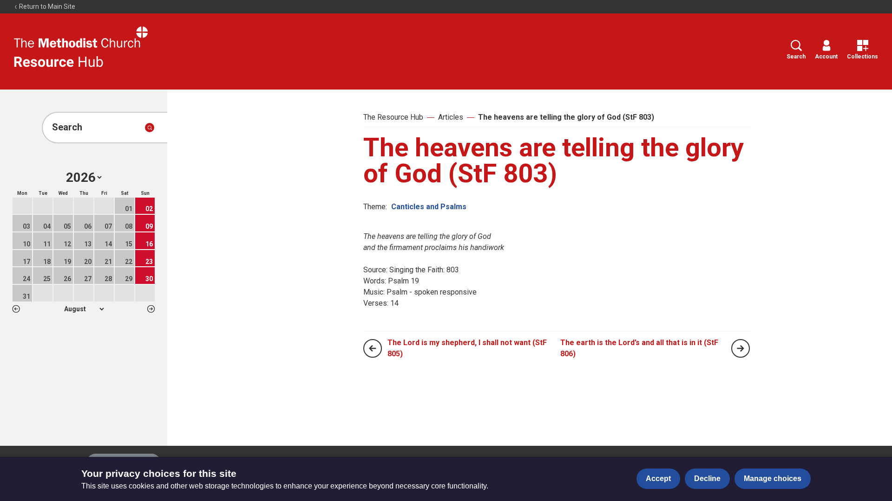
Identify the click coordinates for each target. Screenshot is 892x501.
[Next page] (740, 348)
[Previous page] (372, 348)
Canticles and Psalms (428, 206)
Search (796, 56)
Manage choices (772, 478)
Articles (450, 117)
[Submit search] (149, 127)
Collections (862, 56)
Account (826, 56)
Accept (658, 478)
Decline (707, 478)
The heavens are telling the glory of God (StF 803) (566, 117)
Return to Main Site (46, 6)
